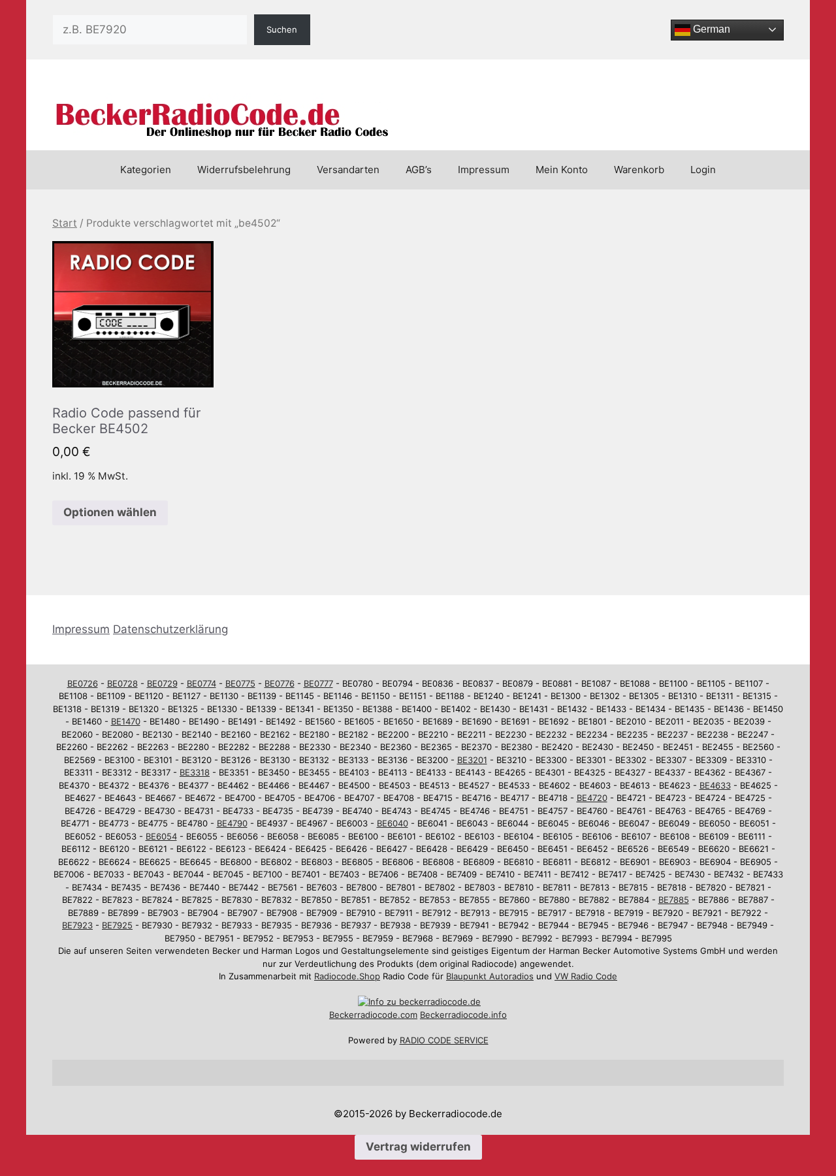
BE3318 (195, 772)
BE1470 (125, 721)
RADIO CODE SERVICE (444, 1040)
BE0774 (201, 683)
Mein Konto (562, 169)
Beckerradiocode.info (463, 1014)
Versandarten (348, 169)
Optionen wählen (110, 512)
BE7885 (673, 899)
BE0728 (122, 683)
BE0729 (162, 683)
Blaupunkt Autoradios (490, 976)
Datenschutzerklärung (170, 629)
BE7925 (117, 925)
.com (407, 1014)
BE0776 (280, 683)
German (710, 29)
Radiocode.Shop (347, 976)
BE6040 (392, 823)
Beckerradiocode (363, 1014)
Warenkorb (639, 169)
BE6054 (161, 836)
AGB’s (419, 169)
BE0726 (82, 683)
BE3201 (472, 760)
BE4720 (592, 797)
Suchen (281, 29)
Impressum (483, 169)
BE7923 (77, 925)
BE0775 (240, 683)
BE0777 (318, 683)
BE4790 (232, 823)
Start (64, 223)
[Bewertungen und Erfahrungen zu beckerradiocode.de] (419, 1001)
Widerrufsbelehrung (244, 169)
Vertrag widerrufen (418, 1146)
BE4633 (715, 785)
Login (703, 169)
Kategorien (145, 169)
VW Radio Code (586, 976)
